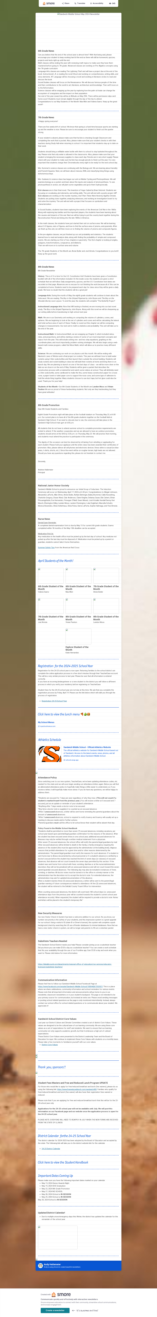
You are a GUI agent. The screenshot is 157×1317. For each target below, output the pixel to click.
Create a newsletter (55, 1310)
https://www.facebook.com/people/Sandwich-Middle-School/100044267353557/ (70, 986)
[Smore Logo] (49, 3)
